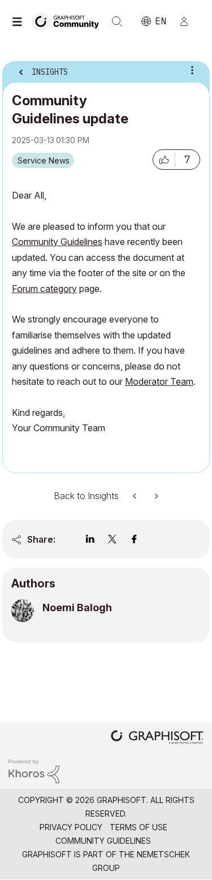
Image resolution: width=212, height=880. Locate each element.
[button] (164, 159)
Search (117, 21)
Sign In (189, 21)
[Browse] (19, 21)
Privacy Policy (71, 827)
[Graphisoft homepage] (157, 738)
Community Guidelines (103, 840)
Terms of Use (138, 827)
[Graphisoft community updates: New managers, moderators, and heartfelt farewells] (155, 496)
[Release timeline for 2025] (136, 496)
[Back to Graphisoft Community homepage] (69, 20)
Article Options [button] (192, 70)
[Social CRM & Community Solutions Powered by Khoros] (33, 770)
